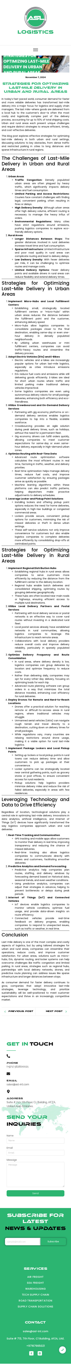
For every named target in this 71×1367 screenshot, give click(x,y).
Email (10, 1148)
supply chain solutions (35, 1306)
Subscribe (53, 1241)
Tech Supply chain (35, 1295)
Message (12, 1160)
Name (10, 1135)
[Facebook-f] (31, 1353)
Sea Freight (35, 1283)
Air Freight (35, 1277)
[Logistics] (35, 18)
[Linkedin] (40, 1353)
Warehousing (35, 1289)
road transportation (35, 1301)
